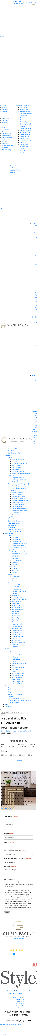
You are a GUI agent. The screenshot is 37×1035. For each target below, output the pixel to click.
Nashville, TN (17, 1)
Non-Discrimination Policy (16, 698)
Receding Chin (24, 136)
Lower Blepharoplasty (19, 488)
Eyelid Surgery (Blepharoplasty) (18, 484)
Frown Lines (24, 116)
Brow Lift (11, 476)
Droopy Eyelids (25, 111)
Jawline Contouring (14, 529)
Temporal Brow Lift (18, 478)
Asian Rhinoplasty (17, 502)
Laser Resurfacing (17, 684)
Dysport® (5, 109)
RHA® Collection (17, 560)
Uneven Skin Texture (18, 642)
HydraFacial (5, 143)
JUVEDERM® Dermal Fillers (20, 554)
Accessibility (20, 1006)
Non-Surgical (9, 533)
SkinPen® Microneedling (19, 599)
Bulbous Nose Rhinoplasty (20, 500)
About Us (8, 447)
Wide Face (23, 153)
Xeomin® (4, 111)
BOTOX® (4, 107)
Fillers (10, 574)
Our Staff (11, 451)
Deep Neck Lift (16, 465)
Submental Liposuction (16, 166)
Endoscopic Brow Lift (19, 480)
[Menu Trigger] (33, 3)
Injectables (11, 550)
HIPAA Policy (20, 1002)
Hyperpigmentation (26, 124)
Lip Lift (11, 168)
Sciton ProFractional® (19, 546)
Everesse (4, 141)
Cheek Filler (5, 118)
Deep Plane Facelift (18, 459)
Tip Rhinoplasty (17, 506)
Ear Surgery (12, 172)
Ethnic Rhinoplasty (18, 504)
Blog (9, 688)
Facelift (10, 457)
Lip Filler (4, 122)
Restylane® (15, 558)
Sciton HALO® (16, 541)
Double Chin (24, 109)
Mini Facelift (16, 461)
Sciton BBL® (16, 537)
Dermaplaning (6, 135)
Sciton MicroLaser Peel (19, 544)
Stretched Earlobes (26, 140)
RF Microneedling (7, 145)
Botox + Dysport (17, 682)
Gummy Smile (24, 118)
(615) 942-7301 (18, 3)
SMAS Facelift (16, 467)
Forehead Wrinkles (26, 114)
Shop (33, 429)
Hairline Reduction (17, 482)
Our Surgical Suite (14, 453)
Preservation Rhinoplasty (20, 508)
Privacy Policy (20, 999)
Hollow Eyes (24, 120)
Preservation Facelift (18, 471)
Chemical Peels (6, 133)
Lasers (10, 535)
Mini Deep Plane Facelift (19, 463)
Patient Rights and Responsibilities (19, 700)
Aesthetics (11, 583)
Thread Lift (11, 527)
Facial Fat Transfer (14, 515)
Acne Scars (23, 107)
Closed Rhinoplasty (18, 492)
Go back (20, 760)
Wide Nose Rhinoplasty (19, 511)
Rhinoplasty (12, 490)
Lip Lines (22, 126)
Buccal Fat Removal (15, 170)
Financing (11, 696)
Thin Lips (23, 142)
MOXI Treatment (17, 677)
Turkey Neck (24, 144)
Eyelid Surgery (16, 659)
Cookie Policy (20, 1004)
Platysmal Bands (25, 134)
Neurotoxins (12, 566)
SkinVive (14, 564)
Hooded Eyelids (25, 122)
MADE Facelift (16, 469)
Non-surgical (12, 671)
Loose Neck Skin (25, 128)
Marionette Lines (25, 130)
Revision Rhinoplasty (18, 496)
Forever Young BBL (18, 673)
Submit (7, 913)
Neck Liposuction (14, 523)
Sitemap (20, 1008)
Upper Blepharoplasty (19, 486)
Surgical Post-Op (13, 702)
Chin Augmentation (14, 531)
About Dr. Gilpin (13, 449)
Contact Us (8, 706)
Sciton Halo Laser (17, 675)
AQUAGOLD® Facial (18, 585)
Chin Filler (5, 120)
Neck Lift (11, 519)
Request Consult (30, 3)
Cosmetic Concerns (22, 105)
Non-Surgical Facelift (18, 552)
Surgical (34, 232)
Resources (8, 686)
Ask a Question (6, 808)
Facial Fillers (16, 679)
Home (3, 731)
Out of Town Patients (15, 694)
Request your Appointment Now (10, 1024)
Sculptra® (15, 562)
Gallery (34, 375)
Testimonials (12, 690)
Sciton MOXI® (16, 539)
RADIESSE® (15, 556)
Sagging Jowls (24, 138)
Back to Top (17, 997)
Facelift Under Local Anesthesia (22, 473)
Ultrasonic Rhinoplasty (19, 498)
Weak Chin (23, 151)
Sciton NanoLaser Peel (19, 548)
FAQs (9, 692)
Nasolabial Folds (25, 132)
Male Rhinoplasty (17, 494)
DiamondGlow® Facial (19, 591)
